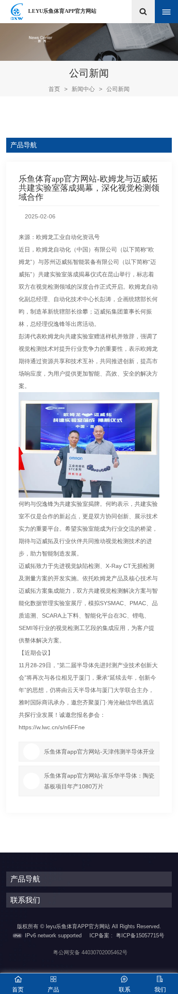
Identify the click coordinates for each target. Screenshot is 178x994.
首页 (57, 89)
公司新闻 (118, 89)
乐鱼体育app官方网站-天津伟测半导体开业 (99, 751)
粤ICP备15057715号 (140, 935)
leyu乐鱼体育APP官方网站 (62, 11)
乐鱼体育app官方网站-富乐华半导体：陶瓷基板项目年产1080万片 (99, 781)
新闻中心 (83, 89)
